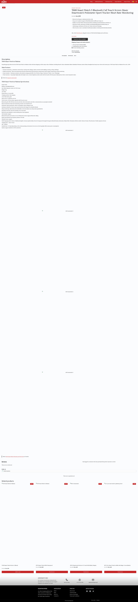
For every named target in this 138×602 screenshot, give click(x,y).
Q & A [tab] (75, 55)
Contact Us (56, 596)
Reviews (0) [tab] (70, 55)
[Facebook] (87, 591)
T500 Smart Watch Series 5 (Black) (10, 565)
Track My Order (73, 592)
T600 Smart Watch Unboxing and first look (15, 456)
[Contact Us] (66, 581)
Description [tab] (64, 55)
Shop (91, 1)
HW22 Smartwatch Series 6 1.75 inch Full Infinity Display (83, 565)
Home (55, 590)
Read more (51, 572)
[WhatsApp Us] (80, 581)
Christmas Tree (108, 1)
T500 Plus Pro (79, 33)
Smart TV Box (127, 1)
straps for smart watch (12, 77)
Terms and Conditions (74, 596)
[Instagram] (90, 591)
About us (56, 594)
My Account (72, 590)
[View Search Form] (136, 1)
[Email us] (93, 581)
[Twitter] (93, 591)
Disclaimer (98, 600)
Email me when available (80, 39)
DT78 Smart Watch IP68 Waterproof (44, 565)
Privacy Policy (93, 600)
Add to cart (17, 572)
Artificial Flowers (99, 1)
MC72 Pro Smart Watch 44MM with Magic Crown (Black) (117, 565)
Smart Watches (118, 1)
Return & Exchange (74, 594)
